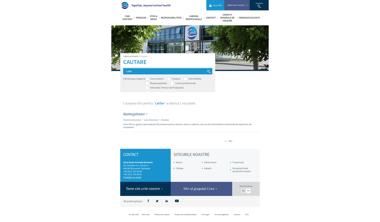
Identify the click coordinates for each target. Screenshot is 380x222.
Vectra (179, 162)
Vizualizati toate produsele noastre (241, 170)
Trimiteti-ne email (132, 177)
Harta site (145, 214)
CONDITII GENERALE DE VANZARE (227, 17)
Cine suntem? (157, 78)
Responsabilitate (158, 83)
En (243, 190)
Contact (211, 17)
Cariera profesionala (185, 83)
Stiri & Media (195, 78)
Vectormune (210, 162)
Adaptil (207, 168)
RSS (247, 214)
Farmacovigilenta (249, 17)
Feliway (179, 168)
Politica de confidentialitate (185, 214)
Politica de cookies (162, 214)
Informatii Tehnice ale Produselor (167, 87)
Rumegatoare (135, 114)
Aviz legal (205, 214)
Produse (176, 78)
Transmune (238, 162)
